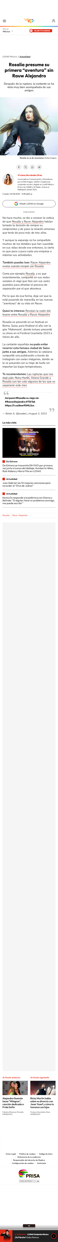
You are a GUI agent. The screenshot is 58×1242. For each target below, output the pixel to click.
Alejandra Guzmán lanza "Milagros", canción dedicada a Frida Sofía (13, 1103)
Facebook (19, 167)
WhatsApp (32, 167)
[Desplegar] (29, 1226)
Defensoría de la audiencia (29, 1157)
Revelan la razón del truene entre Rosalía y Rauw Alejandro (26, 312)
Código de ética (45, 1154)
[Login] (53, 21)
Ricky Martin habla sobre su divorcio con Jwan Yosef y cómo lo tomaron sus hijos (42, 1103)
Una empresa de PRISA (29, 1173)
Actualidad (24, 56)
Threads (44, 1125)
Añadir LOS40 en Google (31, 203)
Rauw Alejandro (20, 515)
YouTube (19, 1125)
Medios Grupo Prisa (29, 1181)
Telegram (39, 167)
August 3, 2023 (38, 413)
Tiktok (13, 1125)
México (6, 31)
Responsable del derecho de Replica (29, 1160)
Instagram (26, 1125)
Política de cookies (27, 1154)
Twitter (25, 167)
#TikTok (30, 401)
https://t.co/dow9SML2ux (19, 405)
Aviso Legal (11, 1154)
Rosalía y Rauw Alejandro (28, 221)
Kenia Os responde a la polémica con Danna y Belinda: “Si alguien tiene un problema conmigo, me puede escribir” (28, 500)
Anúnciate (41, 1163)
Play (53, 1236)
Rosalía (30, 273)
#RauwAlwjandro (15, 401)
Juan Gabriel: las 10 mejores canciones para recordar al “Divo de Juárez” (26, 484)
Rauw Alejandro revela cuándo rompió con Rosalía (26, 264)
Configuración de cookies (23, 1163)
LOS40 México (29, 21)
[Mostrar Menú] (4, 21)
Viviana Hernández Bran (30, 175)
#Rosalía (20, 397)
